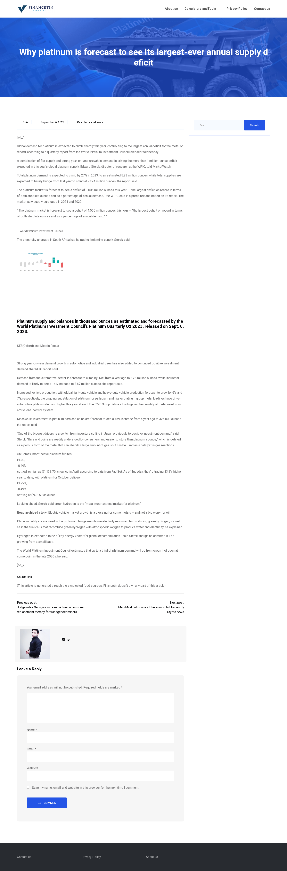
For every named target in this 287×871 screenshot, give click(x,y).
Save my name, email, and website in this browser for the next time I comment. (85, 787)
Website (32, 768)
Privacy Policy (236, 9)
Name (32, 730)
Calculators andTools (200, 9)
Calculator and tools (90, 122)
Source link (24, 577)
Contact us (262, 9)
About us (171, 9)
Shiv (25, 122)
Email (31, 749)
